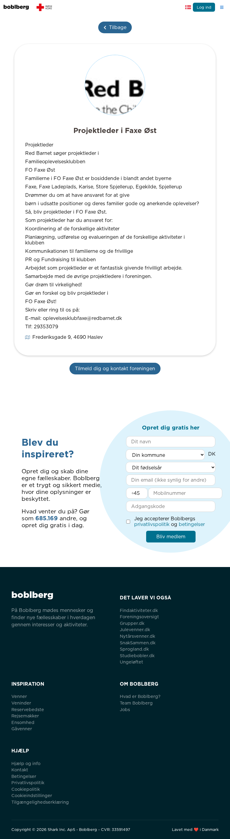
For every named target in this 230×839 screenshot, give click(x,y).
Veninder (21, 702)
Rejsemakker (25, 715)
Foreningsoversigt (139, 616)
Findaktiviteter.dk (139, 610)
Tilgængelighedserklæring (40, 802)
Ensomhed (22, 722)
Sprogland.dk (134, 648)
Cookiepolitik (25, 789)
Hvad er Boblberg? (140, 696)
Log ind (204, 7)
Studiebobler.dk (137, 655)
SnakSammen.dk (137, 642)
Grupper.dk (132, 623)
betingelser (192, 524)
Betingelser (23, 776)
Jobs (125, 709)
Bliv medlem (170, 536)
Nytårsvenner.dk (137, 636)
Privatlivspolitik (27, 782)
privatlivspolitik (152, 524)
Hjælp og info (25, 763)
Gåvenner (21, 728)
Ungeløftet (131, 661)
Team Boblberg (136, 702)
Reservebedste (27, 709)
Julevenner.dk (135, 629)
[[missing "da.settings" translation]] (188, 7)
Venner (19, 696)
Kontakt (19, 769)
